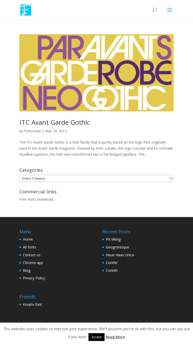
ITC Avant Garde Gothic (54, 122)
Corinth (112, 270)
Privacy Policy (34, 278)
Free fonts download (36, 199)
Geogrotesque (117, 247)
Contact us (31, 254)
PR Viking (113, 239)
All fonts (29, 247)
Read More (115, 336)
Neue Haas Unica (120, 254)
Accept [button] (96, 337)
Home (28, 239)
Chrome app (33, 262)
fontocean (32, 130)
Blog (26, 270)
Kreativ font (32, 304)
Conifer (112, 262)
